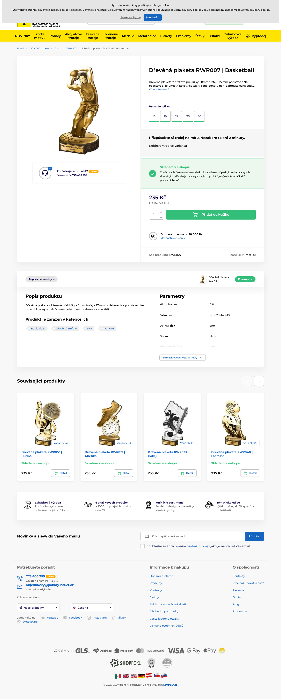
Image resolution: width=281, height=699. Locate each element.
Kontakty (156, 590)
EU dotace (240, 611)
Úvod (20, 48)
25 (188, 116)
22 (176, 116)
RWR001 (70, 48)
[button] (183, 358)
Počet (154, 215)
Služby (154, 597)
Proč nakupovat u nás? (248, 583)
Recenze (238, 590)
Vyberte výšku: (160, 106)
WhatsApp (30, 621)
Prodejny (156, 583)
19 (165, 116)
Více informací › (159, 89)
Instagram (100, 617)
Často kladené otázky (164, 618)
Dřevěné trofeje (39, 48)
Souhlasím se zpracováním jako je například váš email (198, 546)
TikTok (121, 617)
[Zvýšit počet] (161, 212)
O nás (237, 597)
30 (199, 116)
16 (154, 116)
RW (57, 48)
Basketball (38, 328)
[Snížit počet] (161, 217)
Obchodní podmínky (164, 611)
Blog (236, 604)
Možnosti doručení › (172, 238)
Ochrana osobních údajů (166, 625)
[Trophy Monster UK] (126, 675)
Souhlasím (152, 17)
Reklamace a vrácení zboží (168, 604)
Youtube (52, 617)
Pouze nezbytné (130, 17)
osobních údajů (198, 546)
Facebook (75, 617)
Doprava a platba (161, 576)
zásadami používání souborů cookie (247, 9)
